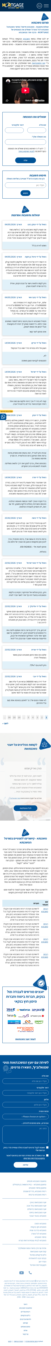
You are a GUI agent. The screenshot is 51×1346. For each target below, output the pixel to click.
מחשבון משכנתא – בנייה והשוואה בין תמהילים (29, 1184)
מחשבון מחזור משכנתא (37, 1187)
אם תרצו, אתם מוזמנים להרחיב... (35, 1123)
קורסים (25, 1323)
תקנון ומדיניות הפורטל (38, 1265)
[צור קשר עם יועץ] (3, 417)
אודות (25, 1330)
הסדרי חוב (42, 1261)
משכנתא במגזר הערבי (37, 1215)
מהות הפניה (44, 1111)
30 (9, 717)
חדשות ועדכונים (25, 1319)
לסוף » (5, 723)
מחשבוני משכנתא (25, 1308)
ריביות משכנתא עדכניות (37, 1194)
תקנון (10, 1341)
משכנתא (26, 38)
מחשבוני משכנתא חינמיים (36, 1181)
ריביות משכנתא (44, 910)
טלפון (46, 1099)
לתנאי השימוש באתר (26, 151)
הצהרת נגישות (18, 1341)
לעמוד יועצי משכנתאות (25, 1039)
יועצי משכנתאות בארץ (38, 1202)
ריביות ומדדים (25, 1311)
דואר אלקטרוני (43, 1087)
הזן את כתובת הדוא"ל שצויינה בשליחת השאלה (26, 178)
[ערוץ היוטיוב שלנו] (21, 1273)
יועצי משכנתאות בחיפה (37, 1212)
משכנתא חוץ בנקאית (38, 1227)
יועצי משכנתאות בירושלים (36, 1209)
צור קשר (25, 1334)
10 (19, 717)
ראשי (25, 1304)
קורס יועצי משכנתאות (38, 1251)
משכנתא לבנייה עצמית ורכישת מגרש (32, 1240)
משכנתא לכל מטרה (38, 1233)
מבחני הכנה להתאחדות (37, 1258)
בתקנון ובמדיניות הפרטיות (34, 1158)
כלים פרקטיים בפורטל (38, 1254)
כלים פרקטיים (25, 1315)
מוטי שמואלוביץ (14, 798)
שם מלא (45, 1075)
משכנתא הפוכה (40, 1223)
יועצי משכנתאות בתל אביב (36, 1205)
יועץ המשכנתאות (38, 63)
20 (14, 717)
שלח (25, 160)
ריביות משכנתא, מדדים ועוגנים (34, 1191)
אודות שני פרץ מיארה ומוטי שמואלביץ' (32, 1248)
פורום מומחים (25, 1326)
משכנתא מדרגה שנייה (38, 1230)
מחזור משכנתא (40, 1237)
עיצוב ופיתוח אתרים (32, 1341)
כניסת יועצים (39, 5)
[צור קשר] (30, 1273)
